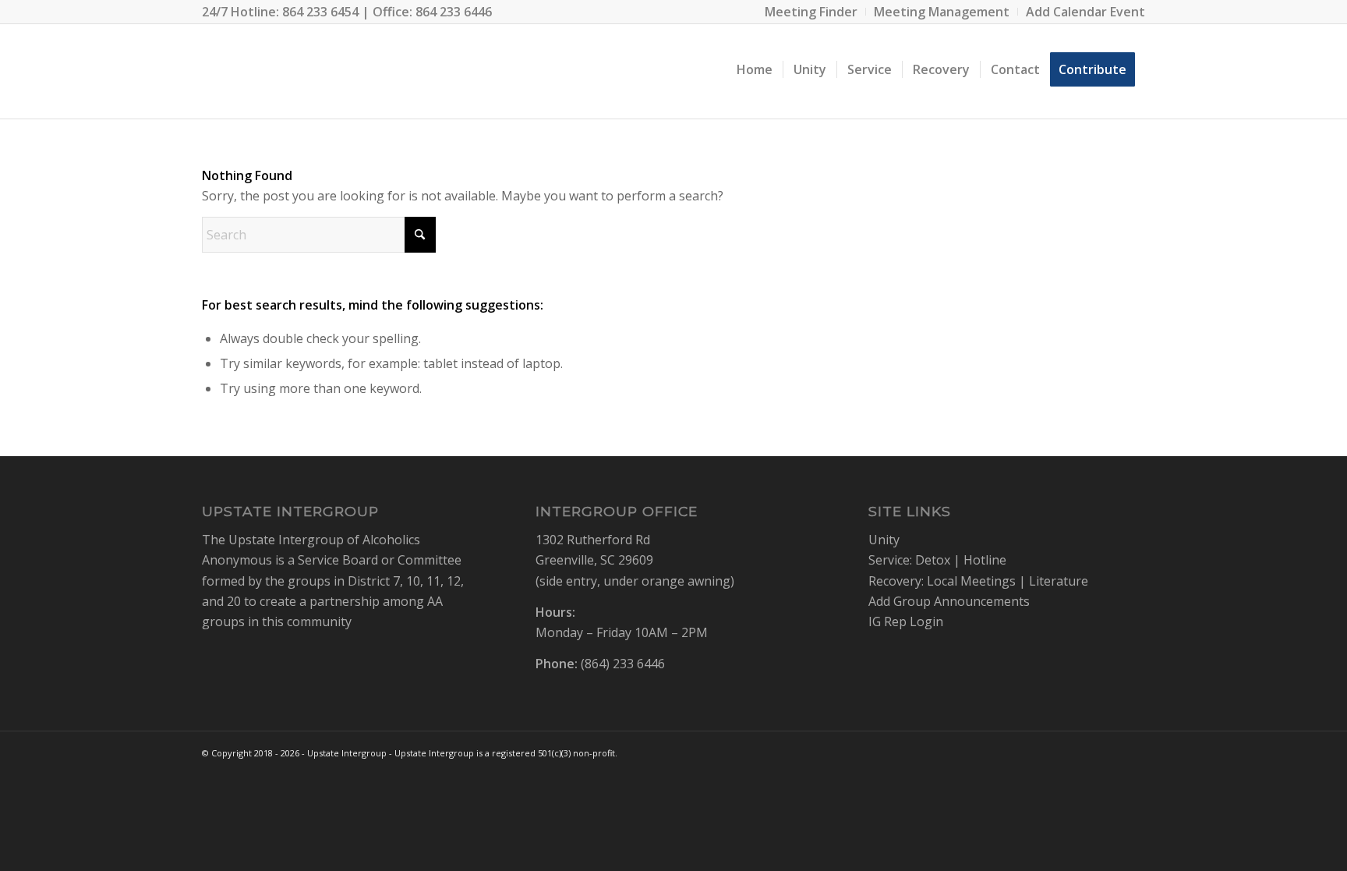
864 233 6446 (453, 11)
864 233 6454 (320, 11)
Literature (1058, 581)
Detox (932, 559)
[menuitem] (811, 12)
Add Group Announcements (949, 601)
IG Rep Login (905, 621)
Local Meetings (971, 581)
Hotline (984, 559)
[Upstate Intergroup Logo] (247, 69)
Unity (884, 539)
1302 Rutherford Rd (593, 539)
